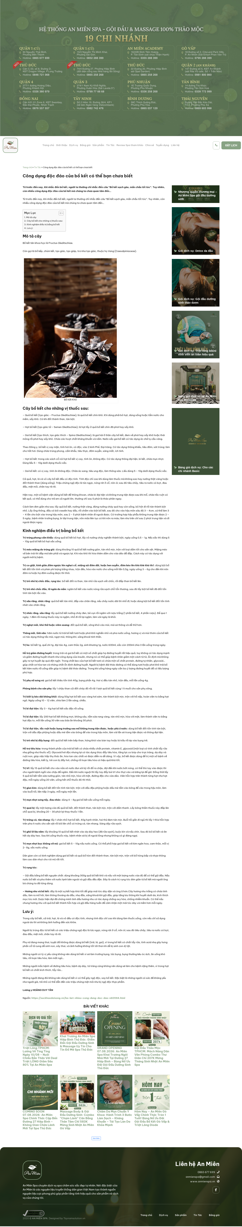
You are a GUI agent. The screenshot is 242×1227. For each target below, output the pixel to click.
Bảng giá (85, 145)
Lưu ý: (30, 228)
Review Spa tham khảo (130, 145)
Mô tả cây (31, 217)
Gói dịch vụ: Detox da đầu (195, 250)
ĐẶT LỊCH (231, 145)
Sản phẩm (98, 145)
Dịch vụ (73, 145)
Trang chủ (48, 145)
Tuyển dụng (162, 145)
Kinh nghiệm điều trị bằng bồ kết (43, 224)
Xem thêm (96, 1138)
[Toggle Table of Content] (60, 213)
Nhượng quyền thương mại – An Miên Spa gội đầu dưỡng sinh (197, 195)
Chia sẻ (149, 145)
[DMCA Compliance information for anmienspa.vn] (33, 1212)
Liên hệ (175, 145)
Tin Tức (110, 145)
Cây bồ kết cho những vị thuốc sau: (45, 220)
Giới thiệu (61, 145)
